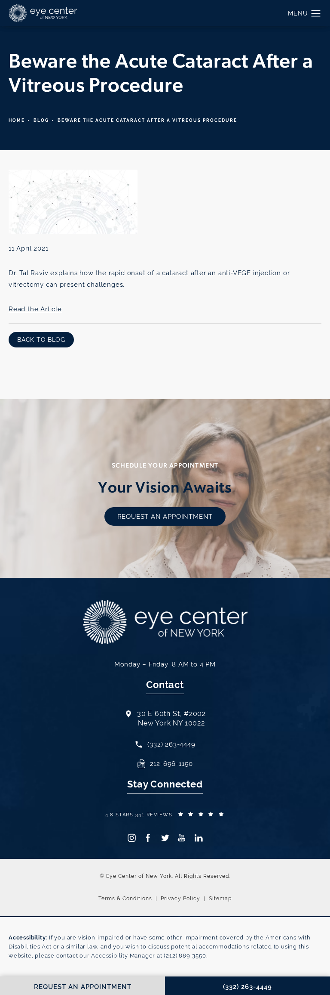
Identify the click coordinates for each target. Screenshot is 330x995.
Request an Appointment (165, 516)
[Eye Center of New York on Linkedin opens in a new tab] (198, 838)
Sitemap (220, 899)
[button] (316, 13)
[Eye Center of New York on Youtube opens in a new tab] (181, 838)
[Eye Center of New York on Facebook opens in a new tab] (148, 838)
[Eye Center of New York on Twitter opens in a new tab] (165, 838)
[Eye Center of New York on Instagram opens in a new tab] (131, 838)
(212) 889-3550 (185, 955)
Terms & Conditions (125, 899)
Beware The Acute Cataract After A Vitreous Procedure (147, 120)
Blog (41, 120)
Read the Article (35, 309)
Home (17, 120)
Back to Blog (41, 339)
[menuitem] (131, 837)
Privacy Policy (180, 899)
